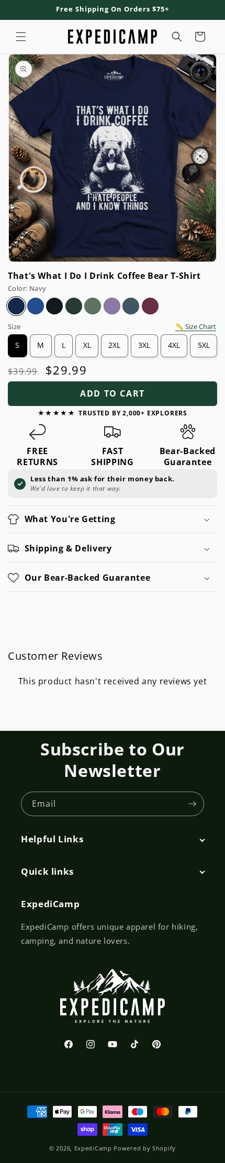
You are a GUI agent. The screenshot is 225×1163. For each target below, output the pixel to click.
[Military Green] (92, 306)
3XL (144, 345)
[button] (20, 36)
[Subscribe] (192, 804)
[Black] (54, 306)
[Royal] (35, 306)
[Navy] (16, 306)
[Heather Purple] (112, 306)
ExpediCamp (93, 1148)
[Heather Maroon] (150, 306)
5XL (204, 345)
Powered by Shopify (145, 1148)
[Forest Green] (73, 306)
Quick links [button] (47, 871)
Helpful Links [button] (52, 839)
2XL (114, 345)
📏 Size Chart (195, 326)
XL (87, 345)
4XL (174, 345)
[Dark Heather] (130, 306)
